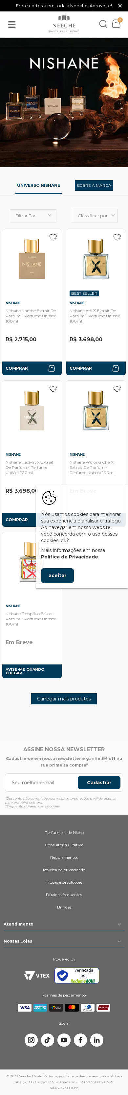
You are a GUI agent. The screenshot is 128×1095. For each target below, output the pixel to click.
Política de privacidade (64, 869)
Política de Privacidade (69, 557)
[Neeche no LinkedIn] (96, 1040)
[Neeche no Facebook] (80, 1040)
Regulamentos (64, 857)
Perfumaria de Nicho (64, 832)
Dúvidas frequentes (64, 894)
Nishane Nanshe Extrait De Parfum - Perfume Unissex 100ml (31, 316)
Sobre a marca (93, 185)
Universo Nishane (38, 185)
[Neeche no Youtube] (64, 1040)
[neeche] (64, 23)
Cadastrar (99, 783)
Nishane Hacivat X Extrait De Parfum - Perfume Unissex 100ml (29, 467)
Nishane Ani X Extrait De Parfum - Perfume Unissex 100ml (95, 316)
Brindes (64, 907)
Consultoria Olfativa (64, 844)
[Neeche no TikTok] (47, 1040)
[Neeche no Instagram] (31, 1040)
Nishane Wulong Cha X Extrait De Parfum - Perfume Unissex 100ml (92, 467)
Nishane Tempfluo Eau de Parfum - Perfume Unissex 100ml (31, 619)
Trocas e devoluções (64, 882)
